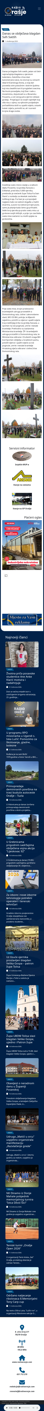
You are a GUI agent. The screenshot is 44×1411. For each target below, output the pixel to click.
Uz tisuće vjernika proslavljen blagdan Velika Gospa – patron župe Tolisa (20, 961)
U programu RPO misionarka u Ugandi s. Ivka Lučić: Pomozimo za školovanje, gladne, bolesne (21, 739)
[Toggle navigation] (39, 8)
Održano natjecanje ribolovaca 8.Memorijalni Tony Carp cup (21, 1299)
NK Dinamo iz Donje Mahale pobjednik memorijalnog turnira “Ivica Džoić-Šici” (19, 1197)
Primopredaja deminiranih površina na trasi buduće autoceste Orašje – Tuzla (21, 791)
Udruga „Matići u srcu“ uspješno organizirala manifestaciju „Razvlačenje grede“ (20, 1141)
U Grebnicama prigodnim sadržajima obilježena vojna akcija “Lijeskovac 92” (20, 846)
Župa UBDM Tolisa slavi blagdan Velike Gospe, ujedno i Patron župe (20, 1039)
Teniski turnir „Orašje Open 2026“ (19, 1246)
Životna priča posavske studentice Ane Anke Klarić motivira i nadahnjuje (20, 678)
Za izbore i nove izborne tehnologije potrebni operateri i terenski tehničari (21, 899)
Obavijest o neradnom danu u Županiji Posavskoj (20, 1086)
